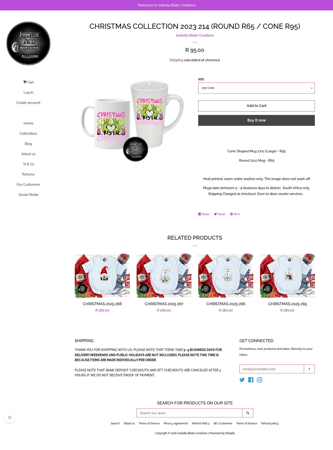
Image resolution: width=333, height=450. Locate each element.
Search (115, 423)
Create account (28, 103)
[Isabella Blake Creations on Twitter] (242, 381)
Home (28, 123)
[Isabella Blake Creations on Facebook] (251, 381)
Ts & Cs (28, 164)
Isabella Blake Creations (195, 35)
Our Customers (28, 184)
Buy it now (256, 120)
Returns (28, 174)
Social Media (28, 195)
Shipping (176, 60)
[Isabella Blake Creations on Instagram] (259, 381)
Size (201, 79)
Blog (28, 144)
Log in (28, 92)
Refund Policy (201, 423)
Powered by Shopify (222, 433)
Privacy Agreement (176, 423)
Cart (30, 82)
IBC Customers (223, 423)
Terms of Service (149, 423)
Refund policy (270, 423)
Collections (28, 133)
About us (28, 154)
